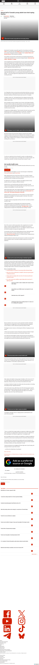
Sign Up (3, 483)
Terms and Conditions (8, 173)
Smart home (2, 648)
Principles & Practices (4, 641)
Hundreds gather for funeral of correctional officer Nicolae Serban (19, 270)
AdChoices (37, 664)
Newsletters (2, 646)
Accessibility (2, 662)
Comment (8, 470)
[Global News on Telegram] (7, 639)
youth (5, 51)
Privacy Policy (17, 173)
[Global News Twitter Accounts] (22, 617)
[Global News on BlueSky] (22, 639)
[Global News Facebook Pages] (7, 617)
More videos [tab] (13, 268)
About (1, 640)
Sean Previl (7, 16)
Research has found (11, 234)
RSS (1, 645)
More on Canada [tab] (7, 268)
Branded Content (3, 642)
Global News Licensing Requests (6, 650)
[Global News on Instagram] (22, 624)
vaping (18, 51)
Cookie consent (2, 651)
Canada (2, 10)
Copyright (1, 656)
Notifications (2, 647)
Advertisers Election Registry (5, 649)
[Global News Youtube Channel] (7, 624)
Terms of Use (2, 657)
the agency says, (25, 206)
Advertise (1, 658)
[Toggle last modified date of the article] (15, 17)
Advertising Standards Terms (5, 659)
